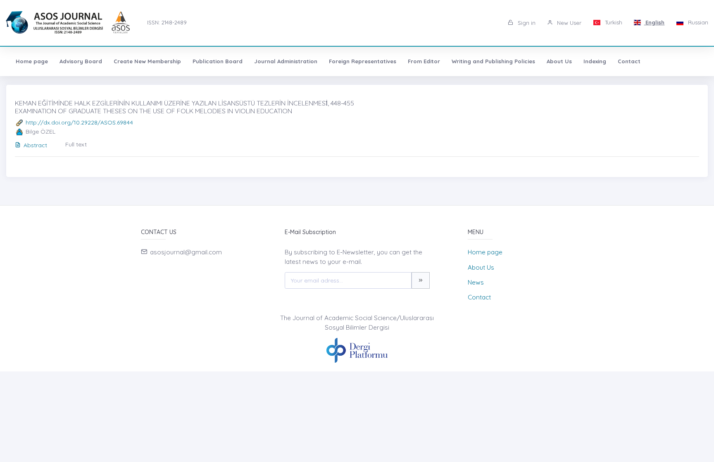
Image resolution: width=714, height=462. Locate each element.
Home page (32, 61)
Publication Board (218, 61)
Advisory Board (81, 61)
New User (568, 22)
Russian (697, 22)
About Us (559, 61)
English (654, 22)
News (476, 282)
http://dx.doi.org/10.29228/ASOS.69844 (79, 122)
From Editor (424, 61)
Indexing (594, 61)
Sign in (526, 22)
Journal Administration (285, 61)
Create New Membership (147, 61)
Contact (629, 61)
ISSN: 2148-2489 (167, 22)
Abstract (35, 145)
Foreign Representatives (362, 61)
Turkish (612, 22)
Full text (76, 144)
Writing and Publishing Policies (493, 61)
